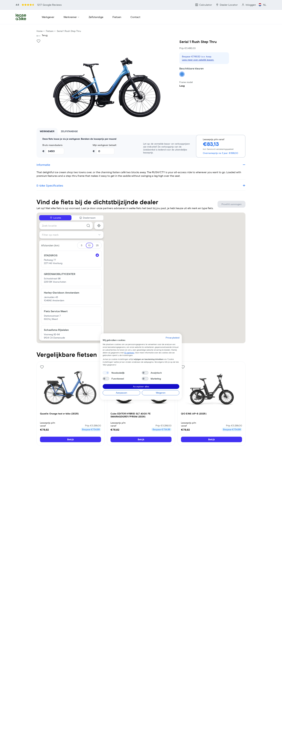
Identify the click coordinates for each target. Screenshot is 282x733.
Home (40, 31)
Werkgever (48, 16)
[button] (71, 259)
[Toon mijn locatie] (99, 226)
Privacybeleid (172, 337)
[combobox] (66, 226)
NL (264, 4)
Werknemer (70, 16)
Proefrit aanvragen (231, 204)
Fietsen (116, 16)
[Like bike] (38, 41)
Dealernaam (89, 217)
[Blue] (182, 74)
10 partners (129, 352)
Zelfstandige (96, 16)
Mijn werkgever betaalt (104, 145)
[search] (88, 226)
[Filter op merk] (101, 235)
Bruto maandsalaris (52, 145)
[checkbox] (106, 372)
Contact (135, 16)
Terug (44, 35)
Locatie (57, 217)
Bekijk (70, 439)
